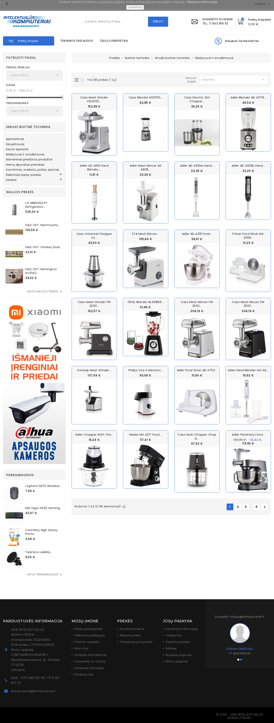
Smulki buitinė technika (28, 127)
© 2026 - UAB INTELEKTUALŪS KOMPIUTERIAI (239, 716)
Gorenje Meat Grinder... (94, 370)
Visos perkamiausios (45, 574)
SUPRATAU (135, 7)
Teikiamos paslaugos (89, 635)
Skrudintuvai (15, 144)
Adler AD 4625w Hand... (197, 166)
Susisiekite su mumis (90, 661)
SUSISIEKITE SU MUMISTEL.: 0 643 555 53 (217, 21)
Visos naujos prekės (45, 291)
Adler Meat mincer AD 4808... (145, 167)
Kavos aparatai (17, 149)
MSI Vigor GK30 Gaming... (43, 508)
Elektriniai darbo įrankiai (23, 175)
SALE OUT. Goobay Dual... (43, 247)
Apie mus (81, 648)
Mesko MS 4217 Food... (145, 435)
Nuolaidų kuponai (178, 655)
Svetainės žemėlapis (89, 668)
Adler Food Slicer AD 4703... (197, 370)
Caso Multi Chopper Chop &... (197, 436)
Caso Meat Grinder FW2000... (94, 99)
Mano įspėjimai (176, 661)
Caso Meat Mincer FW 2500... (197, 304)
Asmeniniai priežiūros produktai (29, 159)
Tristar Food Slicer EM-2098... (248, 236)
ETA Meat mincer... (145, 234)
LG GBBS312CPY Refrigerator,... (36, 205)
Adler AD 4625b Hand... (248, 166)
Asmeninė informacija (181, 629)
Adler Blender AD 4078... (248, 97)
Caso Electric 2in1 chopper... (197, 99)
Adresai (171, 648)
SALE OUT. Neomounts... (42, 225)
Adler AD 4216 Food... (197, 234)
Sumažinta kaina (132, 629)
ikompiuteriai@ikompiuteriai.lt (33, 691)
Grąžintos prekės (177, 642)
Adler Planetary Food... (248, 435)
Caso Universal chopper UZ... (94, 236)
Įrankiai (11, 180)
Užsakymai (173, 635)
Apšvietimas (15, 139)
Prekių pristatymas (88, 629)
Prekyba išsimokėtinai (90, 655)
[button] (28, 41)
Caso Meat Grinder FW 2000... (94, 304)
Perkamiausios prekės (136, 642)
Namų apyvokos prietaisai (25, 165)
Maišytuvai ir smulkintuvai (25, 154)
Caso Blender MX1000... (145, 97)
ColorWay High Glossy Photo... (41, 532)
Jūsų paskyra (177, 621)
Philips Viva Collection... (145, 370)
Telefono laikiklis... (38, 552)
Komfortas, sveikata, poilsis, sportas (32, 170)
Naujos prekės (130, 635)
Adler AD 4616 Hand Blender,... (94, 167)
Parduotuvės (83, 674)
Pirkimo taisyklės (86, 642)
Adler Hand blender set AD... (248, 370)
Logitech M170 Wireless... (43, 486)
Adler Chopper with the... (94, 435)
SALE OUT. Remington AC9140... (41, 271)
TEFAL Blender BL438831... (145, 302)
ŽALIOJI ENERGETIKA (114, 41)
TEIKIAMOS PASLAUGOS (76, 41)
